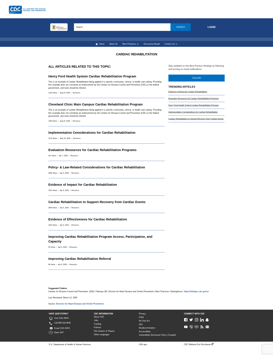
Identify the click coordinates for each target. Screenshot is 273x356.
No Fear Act (144, 321)
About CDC (99, 317)
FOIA (141, 317)
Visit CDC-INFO (61, 318)
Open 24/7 (59, 332)
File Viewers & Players (104, 331)
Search (180, 27)
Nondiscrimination (147, 328)
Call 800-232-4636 (62, 323)
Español (172, 335)
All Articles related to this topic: (79, 66)
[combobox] (132, 27)
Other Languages (101, 334)
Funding (97, 324)
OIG (141, 324)
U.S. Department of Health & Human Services (70, 344)
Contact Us (169, 44)
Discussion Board (152, 44)
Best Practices (129, 44)
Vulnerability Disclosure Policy (153, 335)
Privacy (142, 313)
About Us (113, 44)
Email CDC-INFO (62, 328)
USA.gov (143, 344)
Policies (97, 327)
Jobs (96, 320)
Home (101, 44)
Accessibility (145, 331)
